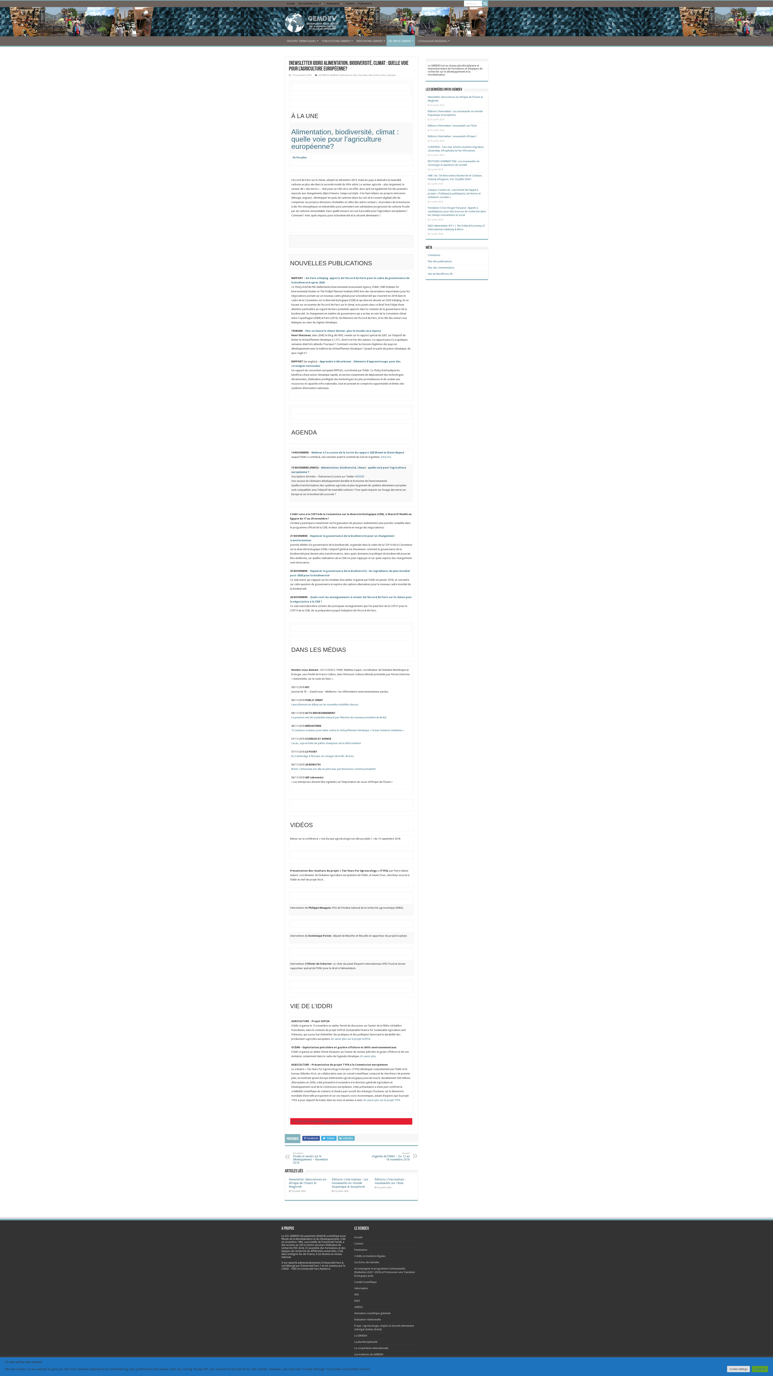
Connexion (434, 255)
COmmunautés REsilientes (432, 41)
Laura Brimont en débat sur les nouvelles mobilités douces (324, 704)
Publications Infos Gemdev (353, 75)
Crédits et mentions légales (369, 1256)
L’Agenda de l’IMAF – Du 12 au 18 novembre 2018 (391, 1156)
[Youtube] (461, 3)
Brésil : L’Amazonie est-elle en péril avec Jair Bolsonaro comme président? (333, 768)
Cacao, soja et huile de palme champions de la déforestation (326, 743)
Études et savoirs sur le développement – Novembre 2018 (310, 1158)
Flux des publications (440, 261)
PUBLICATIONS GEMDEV (336, 41)
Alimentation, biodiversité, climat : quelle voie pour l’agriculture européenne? (345, 139)
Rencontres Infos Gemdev (382, 75)
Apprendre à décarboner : (336, 361)
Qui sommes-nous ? (310, 3)
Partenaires (333, 3)
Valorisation (361, 1288)
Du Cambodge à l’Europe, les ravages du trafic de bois (322, 756)
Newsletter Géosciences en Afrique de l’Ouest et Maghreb (307, 1183)
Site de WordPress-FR (440, 273)
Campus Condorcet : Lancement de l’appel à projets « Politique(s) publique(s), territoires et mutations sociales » (454, 193)
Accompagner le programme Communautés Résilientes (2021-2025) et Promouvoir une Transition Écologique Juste (384, 1272)
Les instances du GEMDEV (368, 1354)
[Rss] (453, 3)
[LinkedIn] (457, 3)
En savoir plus (368, 1056)
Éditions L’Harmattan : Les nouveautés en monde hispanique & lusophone (350, 1183)
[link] (294, 1241)
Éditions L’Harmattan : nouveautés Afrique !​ (452, 136)
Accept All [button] (760, 1369)
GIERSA (358, 1307)
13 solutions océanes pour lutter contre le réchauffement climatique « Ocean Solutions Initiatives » (347, 730)
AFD (356, 1294)
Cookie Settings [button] (738, 1369)
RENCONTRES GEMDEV (369, 41)
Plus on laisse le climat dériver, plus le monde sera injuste (343, 330)
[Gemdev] (386, 23)
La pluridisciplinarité (365, 1341)
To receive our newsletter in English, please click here (321, 1121)
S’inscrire (386, 456)
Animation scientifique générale (372, 1313)
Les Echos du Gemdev (366, 1262)
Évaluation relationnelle (367, 1319)
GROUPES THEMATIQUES (301, 41)
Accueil (291, 3)
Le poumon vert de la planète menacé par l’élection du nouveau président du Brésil (338, 717)
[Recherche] (485, 4)
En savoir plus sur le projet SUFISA (350, 1038)
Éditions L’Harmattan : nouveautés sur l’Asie (390, 1181)
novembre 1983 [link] (294, 1241)
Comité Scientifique (365, 1282)
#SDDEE (359, 476)
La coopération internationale (371, 1348)
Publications (365, 3)
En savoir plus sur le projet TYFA (382, 1100)
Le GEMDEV (360, 1335)
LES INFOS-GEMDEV (400, 41)
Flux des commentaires (441, 267)
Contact (349, 3)
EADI (357, 1300)
